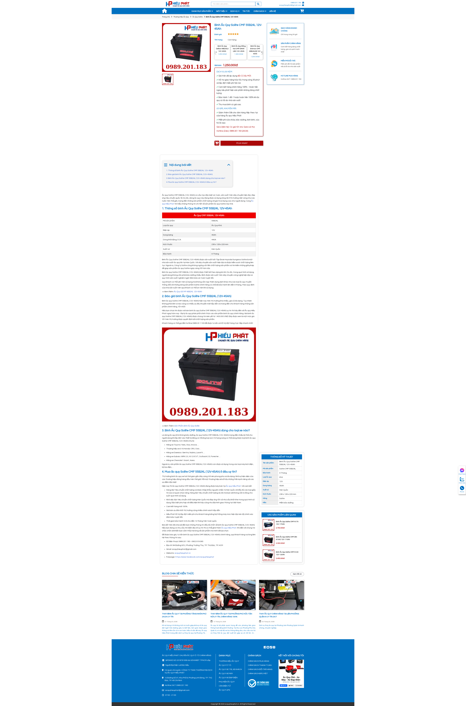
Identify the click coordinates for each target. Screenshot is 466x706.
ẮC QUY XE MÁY (226, 673)
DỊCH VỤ (234, 11)
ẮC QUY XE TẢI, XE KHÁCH (230, 669)
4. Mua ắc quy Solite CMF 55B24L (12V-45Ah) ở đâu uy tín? (191, 182)
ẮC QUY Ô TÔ (225, 665)
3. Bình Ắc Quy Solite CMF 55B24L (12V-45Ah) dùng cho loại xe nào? (195, 178)
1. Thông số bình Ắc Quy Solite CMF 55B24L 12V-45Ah (189, 170)
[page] (265, 647)
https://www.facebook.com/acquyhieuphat (194, 557)
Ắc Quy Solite (197, 17)
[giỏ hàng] (302, 11)
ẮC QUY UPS (224, 690)
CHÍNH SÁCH (259, 11)
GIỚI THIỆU (220, 11)
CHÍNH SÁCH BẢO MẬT (258, 673)
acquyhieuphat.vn (183, 553)
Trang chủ (166, 17)
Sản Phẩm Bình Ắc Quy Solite (186, 426)
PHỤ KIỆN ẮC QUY (227, 682)
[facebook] (291, 673)
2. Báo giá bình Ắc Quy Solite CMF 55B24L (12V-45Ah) (189, 174)
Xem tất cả (297, 574)
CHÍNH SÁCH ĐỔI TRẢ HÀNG (260, 669)
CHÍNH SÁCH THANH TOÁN (260, 665)
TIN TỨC (246, 11)
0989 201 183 (296, 3)
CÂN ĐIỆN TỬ (224, 686)
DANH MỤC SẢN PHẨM (201, 11)
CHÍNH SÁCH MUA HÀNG (258, 661)
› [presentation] (261, 52)
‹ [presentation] (216, 52)
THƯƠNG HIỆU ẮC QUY (229, 661)
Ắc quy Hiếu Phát (233, 486)
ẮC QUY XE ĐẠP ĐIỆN (228, 678)
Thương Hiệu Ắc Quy (181, 17)
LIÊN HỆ (272, 11)
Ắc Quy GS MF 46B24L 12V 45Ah (188, 292)
